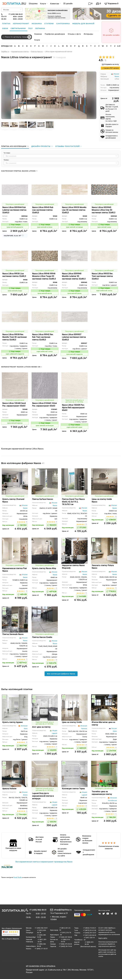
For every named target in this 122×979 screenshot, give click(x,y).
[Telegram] (112, 913)
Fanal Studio (17, 877)
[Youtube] (108, 913)
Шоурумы (33, 3)
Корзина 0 (112, 3)
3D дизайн (68, 3)
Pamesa (84, 728)
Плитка (6, 23)
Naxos (117, 76)
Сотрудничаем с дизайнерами (112, 137)
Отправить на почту (111, 64)
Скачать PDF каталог (111, 68)
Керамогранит (21, 23)
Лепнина (40, 28)
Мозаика (37, 23)
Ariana (25, 795)
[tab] (15, 146)
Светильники (18, 28)
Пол (30, 28)
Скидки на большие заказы (112, 131)
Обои (5, 28)
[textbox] (16, 37)
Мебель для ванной (83, 23)
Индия (54, 730)
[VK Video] (99, 913)
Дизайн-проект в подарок (112, 125)
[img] (64, 540)
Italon (115, 731)
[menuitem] (33, 3)
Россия (114, 728)
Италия (24, 505)
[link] (6, 52)
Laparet (54, 733)
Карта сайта (102, 938)
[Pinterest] (116, 913)
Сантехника (63, 23)
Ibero (25, 728)
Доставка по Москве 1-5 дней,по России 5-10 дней (112, 108)
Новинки (38, 34)
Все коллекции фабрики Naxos (61, 674)
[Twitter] (103, 913)
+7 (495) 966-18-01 (37, 910)
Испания (23, 726)
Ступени (49, 23)
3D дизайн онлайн (111, 35)
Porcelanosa (112, 800)
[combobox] (16, 37)
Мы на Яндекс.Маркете (10, 939)
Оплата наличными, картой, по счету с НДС (111, 118)
